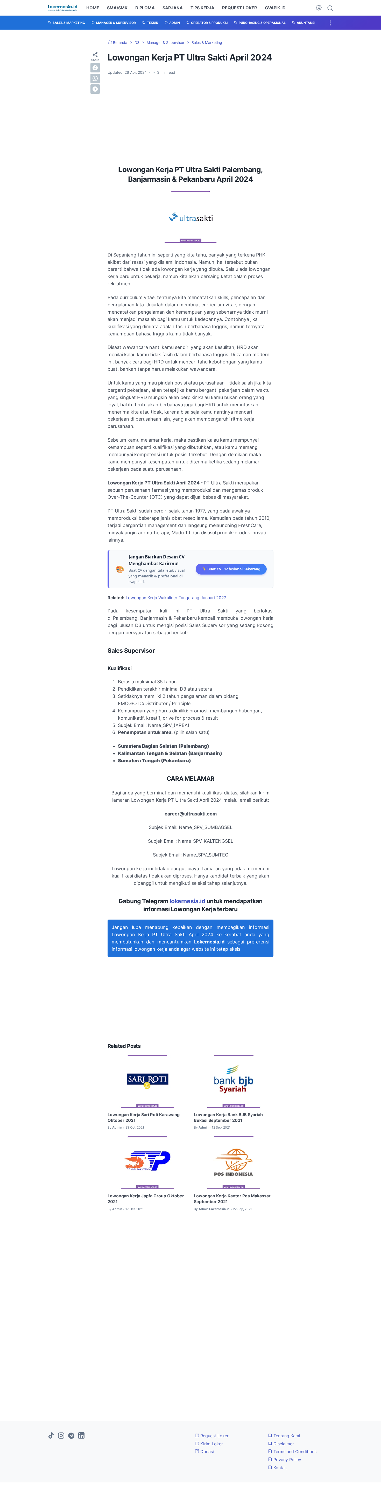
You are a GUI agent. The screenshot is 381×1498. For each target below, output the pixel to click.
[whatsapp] (95, 78)
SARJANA (173, 7)
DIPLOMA (145, 7)
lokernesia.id (187, 901)
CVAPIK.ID (275, 7)
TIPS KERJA (202, 7)
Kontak (279, 1467)
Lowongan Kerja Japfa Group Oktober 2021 (146, 1198)
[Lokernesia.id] (62, 8)
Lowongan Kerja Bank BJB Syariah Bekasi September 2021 (228, 1117)
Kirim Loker (211, 1443)
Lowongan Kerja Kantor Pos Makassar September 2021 (232, 1198)
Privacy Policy (286, 1459)
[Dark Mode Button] (319, 8)
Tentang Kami (286, 1435)
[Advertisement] (190, 118)
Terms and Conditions (294, 1451)
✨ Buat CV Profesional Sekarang (231, 568)
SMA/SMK (117, 7)
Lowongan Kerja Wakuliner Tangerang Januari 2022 (176, 597)
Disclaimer (283, 1443)
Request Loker (214, 1435)
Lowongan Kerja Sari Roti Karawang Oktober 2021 (144, 1117)
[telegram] (95, 89)
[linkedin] (81, 1436)
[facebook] (95, 67)
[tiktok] (51, 1436)
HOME (92, 7)
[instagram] (61, 1436)
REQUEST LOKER (239, 7)
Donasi (206, 1451)
